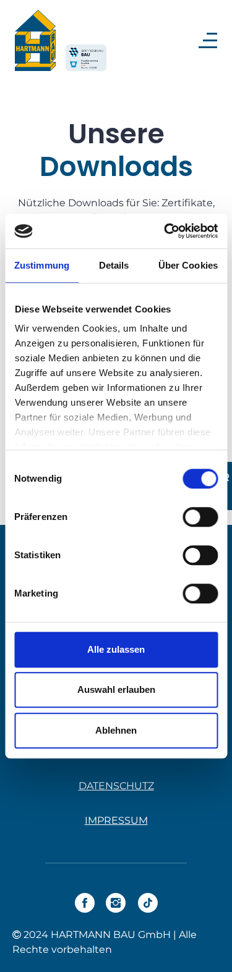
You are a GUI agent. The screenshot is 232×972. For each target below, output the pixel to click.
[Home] (35, 40)
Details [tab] (114, 265)
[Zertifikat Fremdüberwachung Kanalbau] (86, 58)
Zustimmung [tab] (41, 265)
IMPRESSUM (116, 820)
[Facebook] (85, 903)
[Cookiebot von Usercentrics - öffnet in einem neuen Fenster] (165, 231)
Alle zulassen (116, 649)
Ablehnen (116, 730)
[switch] (200, 517)
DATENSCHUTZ (116, 786)
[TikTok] (148, 903)
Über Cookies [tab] (188, 265)
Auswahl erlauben (116, 689)
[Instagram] (116, 903)
